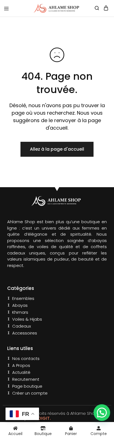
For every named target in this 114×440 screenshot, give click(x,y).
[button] (102, 412)
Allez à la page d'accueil (57, 149)
